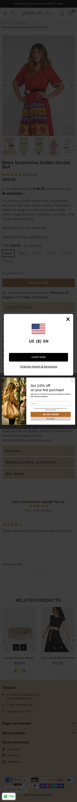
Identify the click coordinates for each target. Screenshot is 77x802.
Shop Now (38, 357)
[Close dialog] (72, 379)
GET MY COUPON (50, 414)
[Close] (68, 319)
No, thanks (51, 418)
